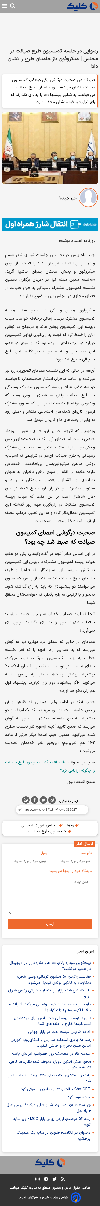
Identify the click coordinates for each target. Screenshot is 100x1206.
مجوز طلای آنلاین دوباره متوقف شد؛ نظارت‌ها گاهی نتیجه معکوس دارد (50, 1064)
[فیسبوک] (34, 801)
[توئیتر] (43, 801)
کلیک (24, 1187)
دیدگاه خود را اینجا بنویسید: (70, 871)
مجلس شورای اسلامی (40, 825)
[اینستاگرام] (37, 1180)
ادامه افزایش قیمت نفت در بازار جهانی (59, 1032)
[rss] (63, 1180)
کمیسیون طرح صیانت (47, 831)
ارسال (50, 924)
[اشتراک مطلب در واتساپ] (26, 800)
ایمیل (44, 853)
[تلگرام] (52, 801)
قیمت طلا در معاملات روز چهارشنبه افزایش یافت (51, 1054)
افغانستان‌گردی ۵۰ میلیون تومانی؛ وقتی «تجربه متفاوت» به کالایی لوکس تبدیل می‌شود (53, 980)
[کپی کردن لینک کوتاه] (50, 810)
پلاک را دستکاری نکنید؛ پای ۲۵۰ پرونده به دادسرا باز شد (49, 1078)
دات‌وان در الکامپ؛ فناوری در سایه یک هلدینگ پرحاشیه (54, 1136)
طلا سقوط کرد (79, 1097)
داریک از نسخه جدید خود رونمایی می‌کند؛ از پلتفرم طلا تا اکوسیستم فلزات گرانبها (50, 1007)
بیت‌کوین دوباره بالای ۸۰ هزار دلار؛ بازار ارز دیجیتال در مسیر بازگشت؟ (50, 966)
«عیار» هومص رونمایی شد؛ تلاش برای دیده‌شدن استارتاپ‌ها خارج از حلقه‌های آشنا (52, 1021)
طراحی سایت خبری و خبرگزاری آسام (43, 1197)
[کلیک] (82, 6)
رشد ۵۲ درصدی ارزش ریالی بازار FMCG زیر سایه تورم (52, 1122)
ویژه (71, 825)
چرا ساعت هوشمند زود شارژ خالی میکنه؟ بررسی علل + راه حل (49, 1108)
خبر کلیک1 (68, 198)
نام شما (86, 853)
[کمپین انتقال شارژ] (50, 224)
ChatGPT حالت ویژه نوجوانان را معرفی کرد (55, 1089)
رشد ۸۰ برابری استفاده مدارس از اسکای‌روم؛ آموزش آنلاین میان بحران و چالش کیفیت (51, 1043)
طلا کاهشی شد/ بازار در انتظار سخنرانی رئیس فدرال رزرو (49, 993)
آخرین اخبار (85, 951)
